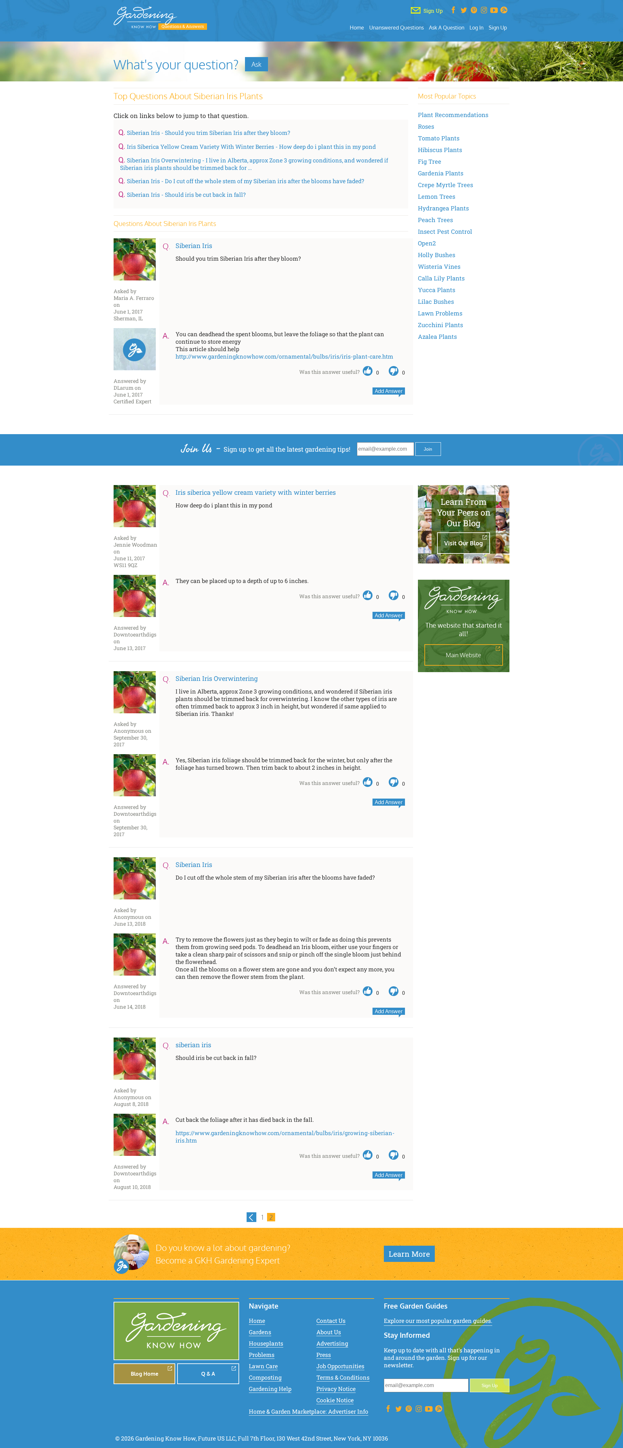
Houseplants (266, 1343)
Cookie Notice (335, 1400)
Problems (262, 1355)
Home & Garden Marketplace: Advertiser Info (308, 1411)
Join (428, 449)
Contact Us (331, 1320)
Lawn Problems (440, 313)
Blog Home (144, 1374)
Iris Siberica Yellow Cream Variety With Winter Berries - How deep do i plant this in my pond (251, 146)
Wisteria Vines (439, 266)
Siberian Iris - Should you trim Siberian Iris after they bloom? (208, 132)
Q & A (208, 1374)
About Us (328, 1332)
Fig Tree (429, 161)
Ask (256, 64)
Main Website (463, 655)
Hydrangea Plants (443, 208)
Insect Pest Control (445, 231)
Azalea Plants (437, 336)
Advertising (332, 1343)
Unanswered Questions (396, 27)
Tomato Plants (438, 138)
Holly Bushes (436, 255)
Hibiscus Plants (440, 150)
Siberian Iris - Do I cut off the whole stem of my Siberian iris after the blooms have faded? (245, 181)
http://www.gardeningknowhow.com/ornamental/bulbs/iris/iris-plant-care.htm (284, 356)
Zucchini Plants (440, 325)
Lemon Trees (436, 196)
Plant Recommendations (453, 115)
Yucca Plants (436, 290)
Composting (265, 1377)
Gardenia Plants (440, 173)
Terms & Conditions (343, 1377)
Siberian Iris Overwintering (217, 678)
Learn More (409, 1254)
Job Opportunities (340, 1366)
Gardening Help (270, 1389)
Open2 (427, 243)
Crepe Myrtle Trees (445, 185)
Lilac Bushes (436, 301)
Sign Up (498, 27)
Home (357, 27)
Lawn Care (263, 1366)
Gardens (260, 1332)
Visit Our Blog (463, 543)
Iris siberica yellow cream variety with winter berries (256, 492)
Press (323, 1355)
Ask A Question (446, 27)
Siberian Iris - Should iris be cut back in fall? (186, 194)
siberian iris (193, 1044)
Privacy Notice (336, 1389)
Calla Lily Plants (441, 278)
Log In (476, 27)
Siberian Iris (194, 245)
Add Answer (389, 391)
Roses (426, 126)
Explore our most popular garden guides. (438, 1320)
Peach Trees (435, 220)
